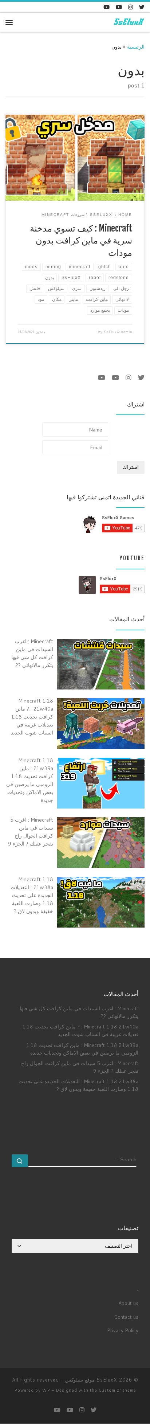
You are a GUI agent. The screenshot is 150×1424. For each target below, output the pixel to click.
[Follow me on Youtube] (119, 7)
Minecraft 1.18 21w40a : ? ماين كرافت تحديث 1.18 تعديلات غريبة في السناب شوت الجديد (80, 1030)
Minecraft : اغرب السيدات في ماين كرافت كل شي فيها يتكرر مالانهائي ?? (79, 1012)
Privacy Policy (122, 1330)
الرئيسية (136, 46)
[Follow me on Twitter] (142, 7)
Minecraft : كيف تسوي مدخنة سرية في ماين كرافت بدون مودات (81, 240)
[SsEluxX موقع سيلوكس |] (128, 22)
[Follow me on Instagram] (130, 7)
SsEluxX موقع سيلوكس (91, 1379)
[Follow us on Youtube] (106, 7)
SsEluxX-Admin (118, 332)
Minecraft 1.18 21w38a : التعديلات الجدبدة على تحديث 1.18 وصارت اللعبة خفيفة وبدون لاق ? (78, 1085)
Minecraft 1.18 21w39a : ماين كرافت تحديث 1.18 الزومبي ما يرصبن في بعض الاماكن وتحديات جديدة (82, 1049)
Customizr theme (117, 1390)
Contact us (126, 1316)
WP (46, 1390)
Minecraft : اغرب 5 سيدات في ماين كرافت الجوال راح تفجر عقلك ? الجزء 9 (79, 1067)
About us (128, 1303)
